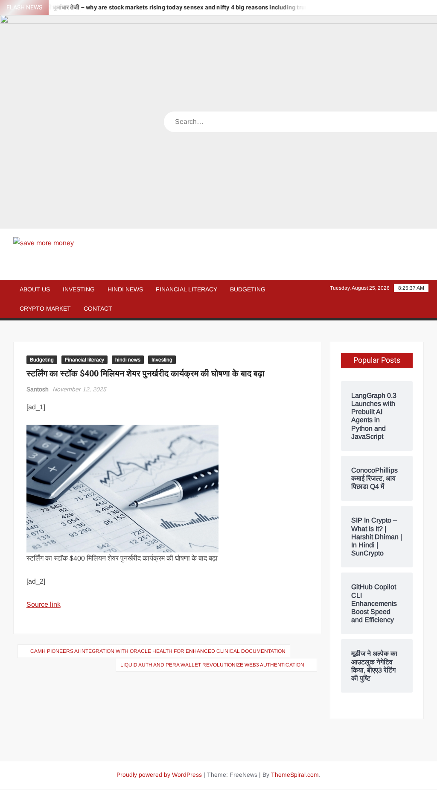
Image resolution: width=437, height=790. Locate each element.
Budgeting (247, 289)
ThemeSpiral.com (295, 774)
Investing (79, 289)
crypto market (45, 308)
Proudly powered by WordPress (159, 774)
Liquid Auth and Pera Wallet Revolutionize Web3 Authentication (212, 665)
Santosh (37, 389)
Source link (43, 604)
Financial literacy (186, 289)
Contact (98, 308)
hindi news (125, 289)
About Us (35, 289)
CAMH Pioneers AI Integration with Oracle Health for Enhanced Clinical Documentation (158, 651)
